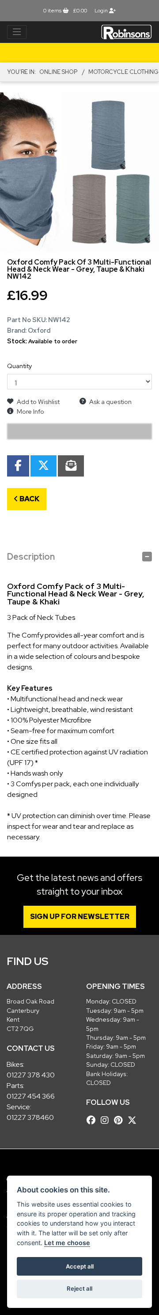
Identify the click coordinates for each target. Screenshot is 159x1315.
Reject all (79, 1288)
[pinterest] (120, 1120)
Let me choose (67, 1242)
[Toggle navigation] (16, 32)
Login (102, 10)
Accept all (80, 1266)
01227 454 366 (31, 1096)
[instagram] (107, 1120)
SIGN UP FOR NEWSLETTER (79, 916)
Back (29, 499)
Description (31, 556)
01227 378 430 (31, 1075)
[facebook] (93, 1120)
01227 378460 (30, 1117)
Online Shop (58, 72)
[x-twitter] (134, 1120)
